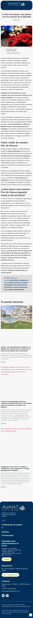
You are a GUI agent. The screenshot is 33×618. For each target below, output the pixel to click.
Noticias (5, 532)
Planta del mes (16, 53)
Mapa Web (25, 612)
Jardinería (9, 53)
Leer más (3, 362)
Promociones (7, 535)
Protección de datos (25, 606)
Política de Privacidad (7, 612)
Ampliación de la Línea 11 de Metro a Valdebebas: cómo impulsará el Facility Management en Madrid (15, 468)
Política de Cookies (17, 612)
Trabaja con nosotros (15, 606)
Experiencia (7, 566)
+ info (3, 520)
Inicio (15, 20)
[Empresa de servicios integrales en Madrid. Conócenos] (16, 508)
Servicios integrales (11, 50)
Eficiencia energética (7, 604)
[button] (16, 8)
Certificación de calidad (12, 525)
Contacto (6, 581)
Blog (18, 20)
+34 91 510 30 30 (9, 589)
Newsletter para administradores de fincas (10, 543)
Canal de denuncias (6, 613)
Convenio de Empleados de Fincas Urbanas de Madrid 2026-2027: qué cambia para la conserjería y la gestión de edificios (16, 404)
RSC (14, 604)
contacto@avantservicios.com (11, 591)
